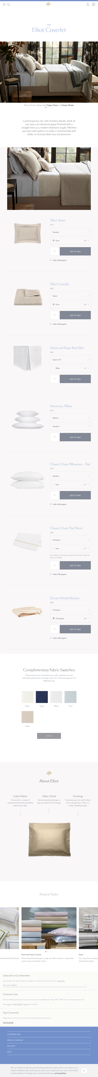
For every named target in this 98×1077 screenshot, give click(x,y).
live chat (26, 1004)
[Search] (8, 4)
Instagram (8, 1023)
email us (9, 1004)
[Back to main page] (48, 4)
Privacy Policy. (61, 981)
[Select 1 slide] (48, 107)
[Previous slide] (11, 928)
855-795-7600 (18, 1004)
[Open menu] (4, 4)
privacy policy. (60, 1073)
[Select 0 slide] (46, 107)
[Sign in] (87, 4)
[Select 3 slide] (52, 107)
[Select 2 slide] (50, 107)
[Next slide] (87, 928)
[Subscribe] (85, 985)
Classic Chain (52, 105)
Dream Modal (68, 105)
